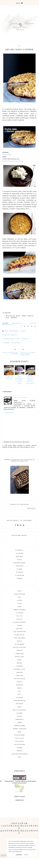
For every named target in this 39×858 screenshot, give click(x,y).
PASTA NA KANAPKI (19, 678)
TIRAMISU (19, 747)
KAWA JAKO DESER (19, 638)
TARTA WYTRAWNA (19, 744)
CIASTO (23, 331)
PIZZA (19, 694)
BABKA (20, 591)
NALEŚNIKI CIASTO (19, 669)
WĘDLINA (19, 750)
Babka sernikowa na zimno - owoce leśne (20, 380)
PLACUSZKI (19, 697)
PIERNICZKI (19, 685)
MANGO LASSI (19, 656)
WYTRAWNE (19, 572)
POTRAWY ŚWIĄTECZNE (11, 338)
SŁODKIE (6, 342)
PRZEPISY (25, 338)
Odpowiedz (9, 412)
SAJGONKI (19, 713)
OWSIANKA (19, 672)
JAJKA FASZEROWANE (19, 631)
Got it (26, 854)
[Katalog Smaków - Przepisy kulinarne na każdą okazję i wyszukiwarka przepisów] (19, 783)
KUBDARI (19, 650)
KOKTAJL (19, 641)
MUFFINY (19, 663)
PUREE (19, 707)
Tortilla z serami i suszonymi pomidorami (28, 354)
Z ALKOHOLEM (19, 575)
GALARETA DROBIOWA (19, 622)
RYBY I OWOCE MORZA (19, 710)
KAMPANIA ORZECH (10, 335)
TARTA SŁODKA (19, 741)
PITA (19, 691)
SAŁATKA (19, 716)
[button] (19, 3)
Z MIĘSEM (19, 578)
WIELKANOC (16, 342)
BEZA (19, 597)
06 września (22, 397)
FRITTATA (19, 619)
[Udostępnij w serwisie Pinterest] (35, 326)
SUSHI (19, 732)
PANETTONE (19, 675)
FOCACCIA (19, 616)
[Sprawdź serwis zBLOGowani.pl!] (19, 796)
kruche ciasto (6, 154)
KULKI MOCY (19, 556)
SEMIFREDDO (19, 719)
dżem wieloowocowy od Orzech (12, 161)
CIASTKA (19, 600)
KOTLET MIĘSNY (19, 644)
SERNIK (19, 722)
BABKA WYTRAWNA (19, 594)
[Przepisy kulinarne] (19, 792)
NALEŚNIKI (19, 666)
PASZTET (19, 681)
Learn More (19, 854)
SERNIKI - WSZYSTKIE (19, 728)
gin (15, 397)
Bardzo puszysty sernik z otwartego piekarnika (30, 380)
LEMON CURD (20, 653)
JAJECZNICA (19, 628)
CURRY (19, 606)
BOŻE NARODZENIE (12, 331)
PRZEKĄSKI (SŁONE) (19, 562)
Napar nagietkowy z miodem (11, 353)
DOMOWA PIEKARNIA (19, 609)
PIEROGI (19, 688)
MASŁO (19, 660)
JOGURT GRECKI (19, 634)
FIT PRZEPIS (19, 553)
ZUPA (19, 757)
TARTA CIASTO (19, 738)
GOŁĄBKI (19, 625)
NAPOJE (19, 559)
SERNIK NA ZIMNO (19, 725)
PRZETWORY (19, 566)
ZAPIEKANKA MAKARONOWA (19, 754)
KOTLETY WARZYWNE (19, 647)
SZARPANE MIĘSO (19, 735)
